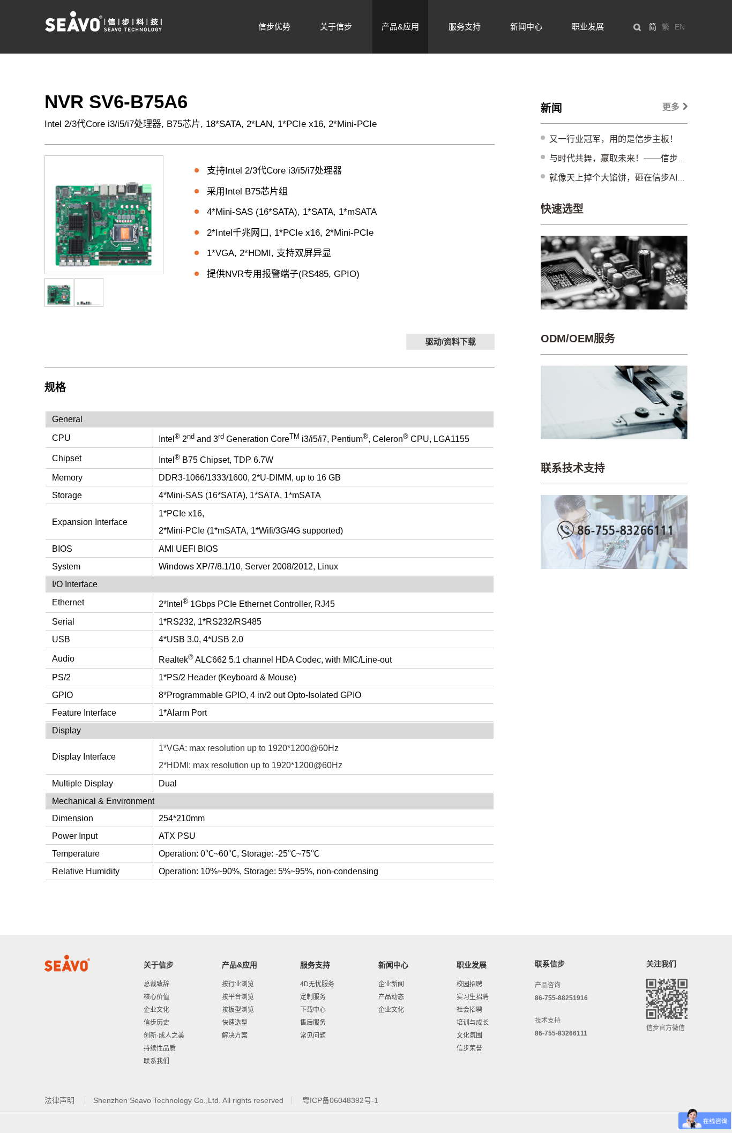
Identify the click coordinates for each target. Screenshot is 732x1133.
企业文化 (156, 1010)
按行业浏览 (238, 984)
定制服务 (313, 997)
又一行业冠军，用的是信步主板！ (613, 139)
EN (680, 26)
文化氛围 (469, 1035)
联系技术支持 (573, 468)
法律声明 (60, 1100)
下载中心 (313, 1010)
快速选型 (562, 209)
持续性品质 (160, 1048)
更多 (670, 106)
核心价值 (156, 997)
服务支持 (465, 26)
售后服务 (313, 1022)
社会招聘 (469, 1010)
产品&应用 (400, 26)
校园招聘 (469, 984)
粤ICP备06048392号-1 (340, 1100)
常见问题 (313, 1035)
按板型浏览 (238, 1010)
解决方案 (235, 1035)
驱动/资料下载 (450, 341)
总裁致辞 (156, 984)
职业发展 (588, 26)
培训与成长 (473, 1022)
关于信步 (336, 26)
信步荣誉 (469, 1048)
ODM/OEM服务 (578, 338)
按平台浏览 (238, 997)
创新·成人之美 (164, 1035)
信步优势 (274, 26)
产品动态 (391, 997)
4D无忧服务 (317, 984)
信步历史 (156, 1022)
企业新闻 (391, 984)
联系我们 (156, 1061)
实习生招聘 (473, 997)
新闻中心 (526, 26)
